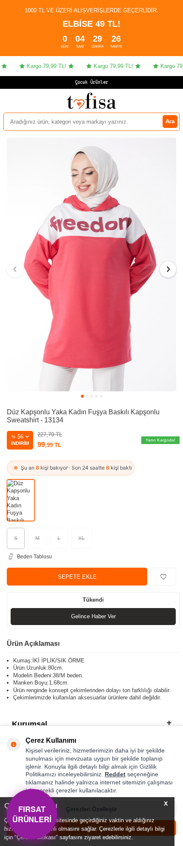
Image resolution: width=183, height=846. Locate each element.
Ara (170, 121)
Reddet (115, 774)
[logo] (91, 100)
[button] (82, 396)
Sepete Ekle (77, 577)
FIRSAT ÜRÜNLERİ (32, 814)
